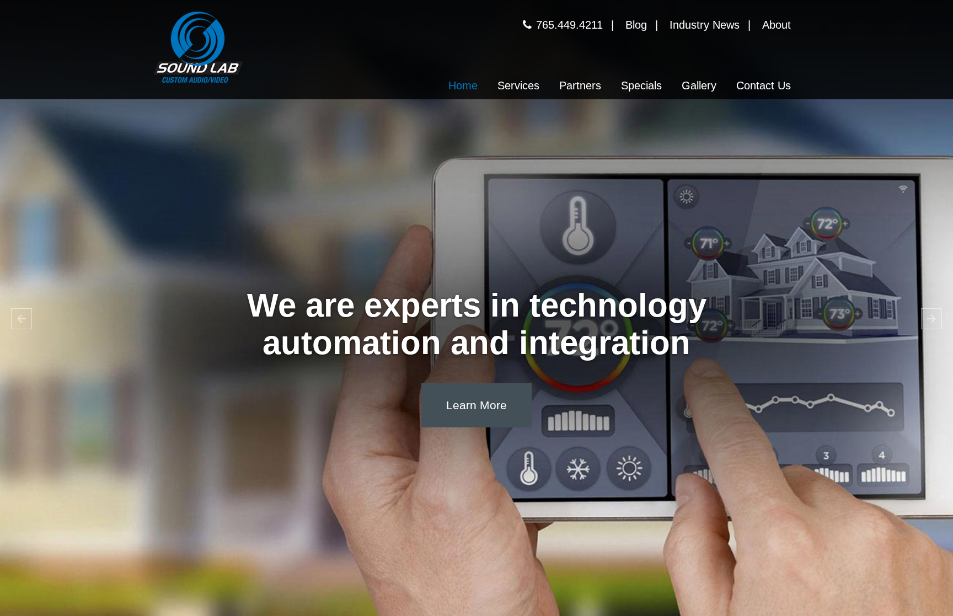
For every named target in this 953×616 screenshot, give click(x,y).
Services (518, 85)
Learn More (476, 405)
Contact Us (763, 85)
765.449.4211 (569, 25)
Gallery (699, 85)
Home (463, 85)
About (776, 25)
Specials (641, 85)
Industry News (705, 25)
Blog (636, 25)
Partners (580, 85)
